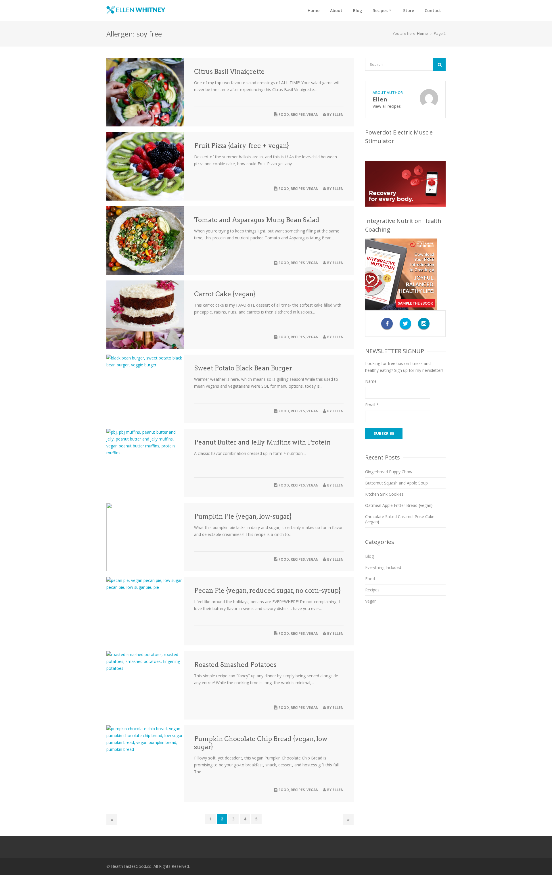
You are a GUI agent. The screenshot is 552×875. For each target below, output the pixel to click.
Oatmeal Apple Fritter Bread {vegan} (399, 505)
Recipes (380, 10)
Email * (372, 404)
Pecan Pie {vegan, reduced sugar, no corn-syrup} (267, 590)
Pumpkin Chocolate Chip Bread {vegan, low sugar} (260, 743)
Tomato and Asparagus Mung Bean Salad (256, 220)
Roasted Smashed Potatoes (235, 664)
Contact (433, 10)
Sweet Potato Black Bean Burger (243, 368)
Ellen (338, 114)
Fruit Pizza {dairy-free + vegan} (241, 145)
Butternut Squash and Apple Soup (396, 483)
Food (284, 114)
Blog (357, 10)
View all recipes (387, 106)
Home (313, 10)
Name (371, 381)
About (336, 10)
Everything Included (383, 567)
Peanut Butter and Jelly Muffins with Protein (262, 442)
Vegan (312, 114)
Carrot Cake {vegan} (224, 294)
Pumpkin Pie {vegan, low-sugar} (243, 516)
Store (408, 10)
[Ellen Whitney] (135, 10)
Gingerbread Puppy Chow (388, 471)
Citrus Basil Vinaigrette (229, 71)
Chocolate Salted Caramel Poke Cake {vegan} (399, 519)
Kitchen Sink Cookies (384, 494)
